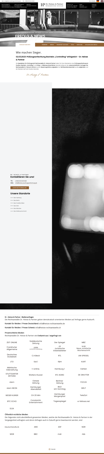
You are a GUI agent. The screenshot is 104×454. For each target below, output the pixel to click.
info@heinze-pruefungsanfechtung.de (26, 183)
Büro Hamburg (17, 197)
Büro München (17, 208)
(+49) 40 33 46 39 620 (21, 181)
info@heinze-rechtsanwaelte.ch (48, 327)
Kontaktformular (19, 188)
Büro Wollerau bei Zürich (20, 211)
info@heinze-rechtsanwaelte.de (52, 323)
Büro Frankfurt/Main (19, 203)
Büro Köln (16, 205)
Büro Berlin (17, 200)
